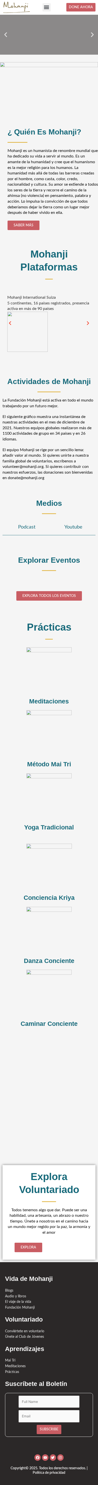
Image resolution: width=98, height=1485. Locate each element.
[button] (46, 7)
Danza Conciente (49, 960)
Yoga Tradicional (49, 827)
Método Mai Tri (49, 764)
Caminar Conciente (49, 1023)
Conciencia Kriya (49, 897)
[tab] (26, 527)
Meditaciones (49, 701)
